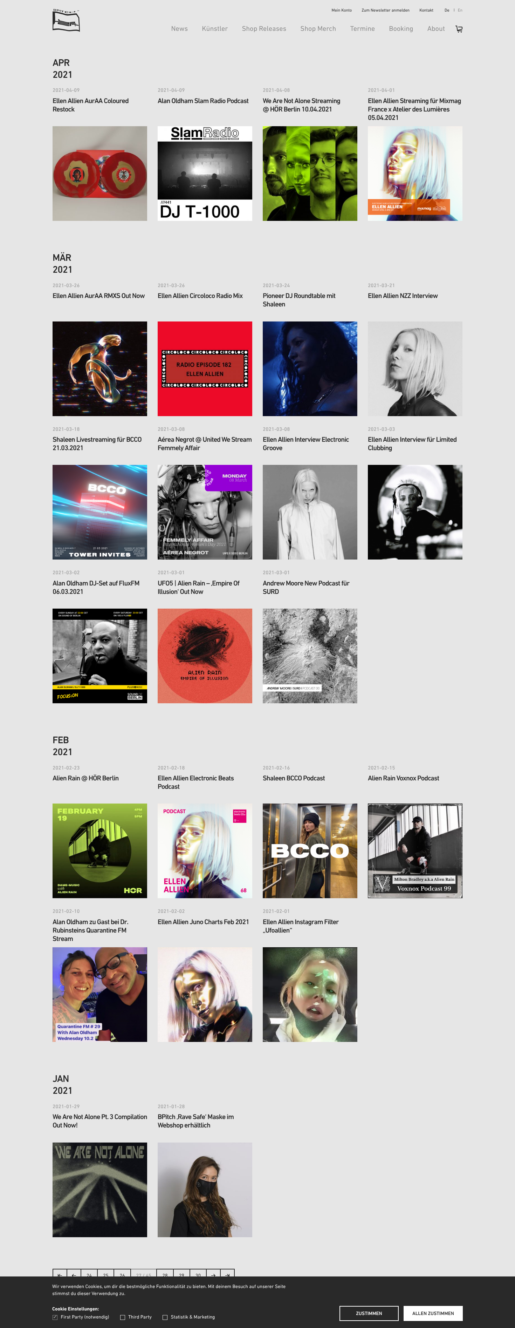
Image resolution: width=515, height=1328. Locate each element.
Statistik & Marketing (193, 1317)
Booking (401, 29)
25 (105, 1276)
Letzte (227, 1277)
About (436, 29)
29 (181, 1276)
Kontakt (426, 11)
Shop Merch (318, 29)
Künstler (215, 29)
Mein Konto (342, 11)
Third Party (140, 1317)
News (179, 29)
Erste (60, 1277)
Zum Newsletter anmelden (386, 11)
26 (122, 1276)
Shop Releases (264, 29)
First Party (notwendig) (85, 1317)
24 (89, 1276)
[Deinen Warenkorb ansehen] (455, 31)
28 (164, 1276)
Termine (362, 29)
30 (198, 1276)
